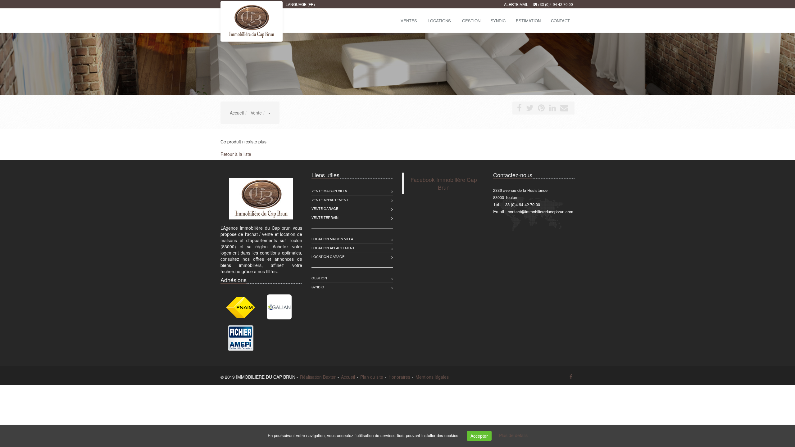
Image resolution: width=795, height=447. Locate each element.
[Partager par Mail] (564, 109)
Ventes (409, 21)
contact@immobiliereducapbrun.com (540, 211)
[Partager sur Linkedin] (552, 109)
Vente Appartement (329, 199)
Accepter (479, 436)
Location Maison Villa (332, 238)
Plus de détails (513, 435)
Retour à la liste (235, 154)
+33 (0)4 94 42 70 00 (555, 4)
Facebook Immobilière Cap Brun (444, 183)
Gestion (319, 277)
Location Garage (327, 256)
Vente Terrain (324, 217)
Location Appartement (333, 247)
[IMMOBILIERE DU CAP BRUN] (220, 20)
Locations (439, 21)
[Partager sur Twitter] (530, 109)
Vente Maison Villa (329, 190)
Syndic (317, 286)
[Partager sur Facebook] (519, 109)
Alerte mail (516, 4)
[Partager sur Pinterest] (541, 109)
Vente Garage (324, 208)
